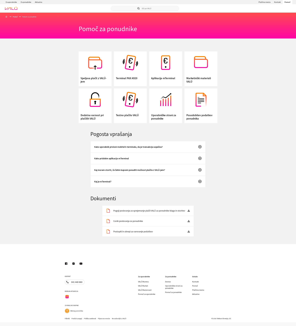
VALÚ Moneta (143, 281)
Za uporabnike (11, 2)
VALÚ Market (143, 286)
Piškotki (67, 319)
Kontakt (277, 2)
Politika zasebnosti (90, 319)
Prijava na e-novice (104, 319)
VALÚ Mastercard (144, 290)
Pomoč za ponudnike (173, 292)
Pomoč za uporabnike (146, 294)
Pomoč (287, 2)
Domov (168, 281)
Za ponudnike (26, 2)
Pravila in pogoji (77, 319)
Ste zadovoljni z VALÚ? (119, 319)
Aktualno (38, 2)
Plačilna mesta (264, 2)
